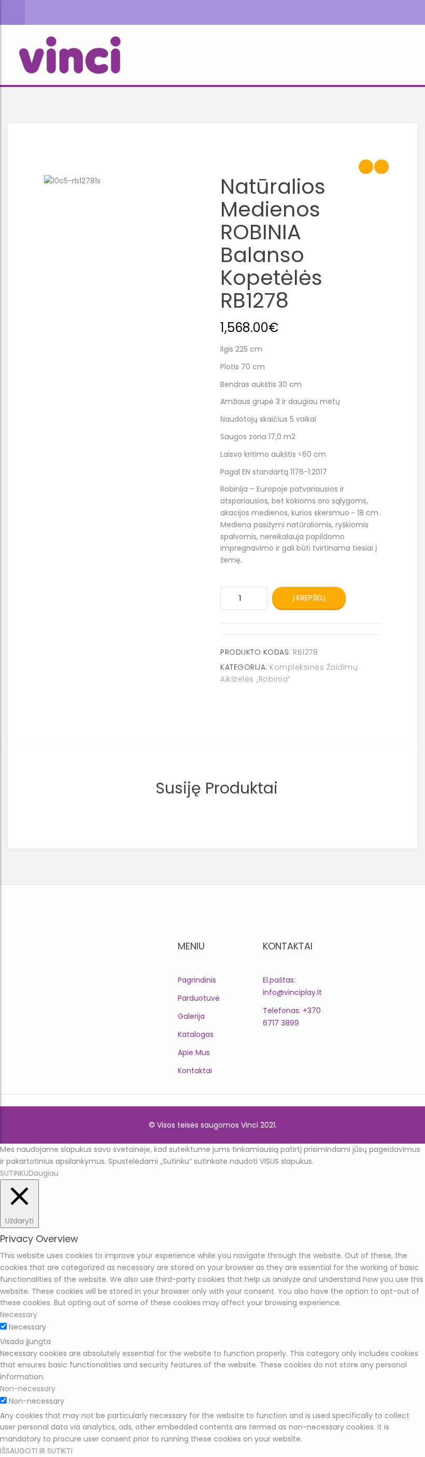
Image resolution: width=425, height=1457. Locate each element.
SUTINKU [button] (14, 1173)
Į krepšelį (309, 598)
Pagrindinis (197, 980)
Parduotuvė (199, 998)
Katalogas (196, 1034)
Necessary (27, 1327)
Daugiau (44, 1173)
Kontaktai (195, 1070)
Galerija (191, 1016)
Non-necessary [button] (27, 1388)
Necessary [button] (18, 1314)
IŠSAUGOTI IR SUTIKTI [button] (36, 1451)
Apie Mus (194, 1052)
